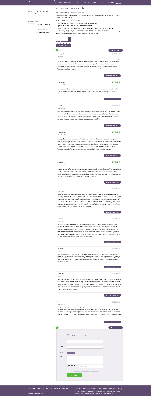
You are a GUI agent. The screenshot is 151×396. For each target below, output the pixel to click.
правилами (77, 371)
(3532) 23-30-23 (39, 13)
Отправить (74, 375)
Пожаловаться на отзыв (112, 75)
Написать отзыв (68, 2)
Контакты (49, 388)
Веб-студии (71, 12)
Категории (64, 12)
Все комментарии (63, 45)
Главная (58, 12)
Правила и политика (61, 388)
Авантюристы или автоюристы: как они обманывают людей (43, 30)
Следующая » (63, 50)
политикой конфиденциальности (89, 371)
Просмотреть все (115, 50)
